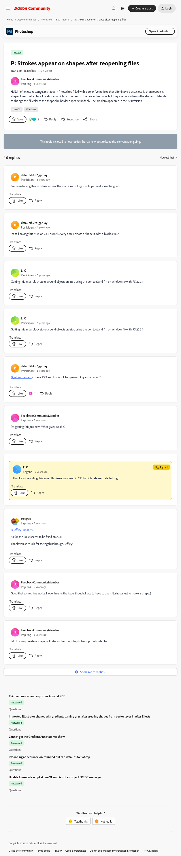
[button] (8, 9)
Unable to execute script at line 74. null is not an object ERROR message (55, 777)
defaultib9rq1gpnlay (34, 175)
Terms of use (43, 850)
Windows (31, 109)
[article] (90, 188)
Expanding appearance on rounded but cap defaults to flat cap (49, 757)
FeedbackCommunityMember (40, 79)
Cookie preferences (75, 850)
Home (10, 19)
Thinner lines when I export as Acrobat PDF (37, 696)
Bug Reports (63, 19)
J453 (25, 467)
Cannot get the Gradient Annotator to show (37, 736)
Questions (15, 709)
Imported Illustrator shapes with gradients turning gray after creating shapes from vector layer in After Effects (79, 716)
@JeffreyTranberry (22, 377)
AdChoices (152, 850)
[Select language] (122, 8)
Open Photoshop (160, 31)
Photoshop (46, 19)
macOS (17, 109)
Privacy (58, 850)
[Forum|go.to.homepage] (32, 8)
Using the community (21, 850)
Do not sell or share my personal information (115, 850)
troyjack (26, 518)
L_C (23, 270)
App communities (26, 19)
